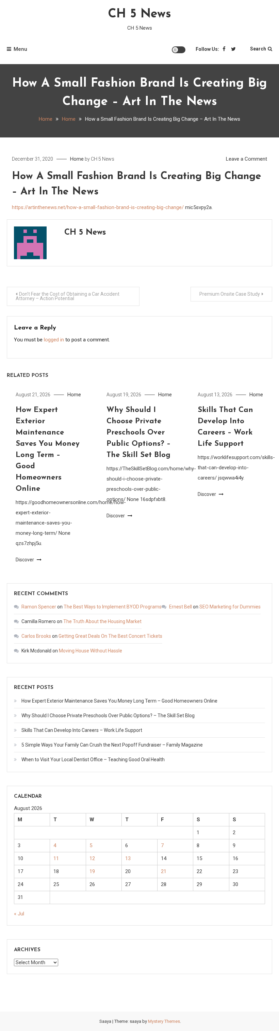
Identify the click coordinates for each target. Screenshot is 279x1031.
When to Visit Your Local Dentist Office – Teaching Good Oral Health (93, 759)
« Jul (19, 914)
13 (128, 858)
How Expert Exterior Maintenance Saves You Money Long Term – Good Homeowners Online (119, 701)
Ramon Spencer (38, 606)
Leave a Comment (246, 159)
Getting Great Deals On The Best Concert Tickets (110, 636)
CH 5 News (139, 14)
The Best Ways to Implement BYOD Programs (113, 606)
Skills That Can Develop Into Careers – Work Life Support (81, 730)
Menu (20, 49)
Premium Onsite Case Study (229, 294)
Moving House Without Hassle (90, 650)
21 (163, 871)
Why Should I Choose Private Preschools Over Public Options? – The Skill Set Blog (138, 432)
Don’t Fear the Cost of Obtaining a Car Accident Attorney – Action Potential (67, 296)
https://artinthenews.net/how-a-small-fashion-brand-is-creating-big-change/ (98, 207)
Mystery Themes (164, 1021)
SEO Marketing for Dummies (230, 606)
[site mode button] (178, 49)
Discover (25, 559)
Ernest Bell (180, 606)
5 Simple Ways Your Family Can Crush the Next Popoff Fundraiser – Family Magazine (112, 745)
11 (56, 858)
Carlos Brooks (36, 636)
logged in (54, 340)
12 (92, 858)
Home (77, 159)
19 (92, 871)
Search (258, 48)
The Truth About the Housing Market (102, 621)
